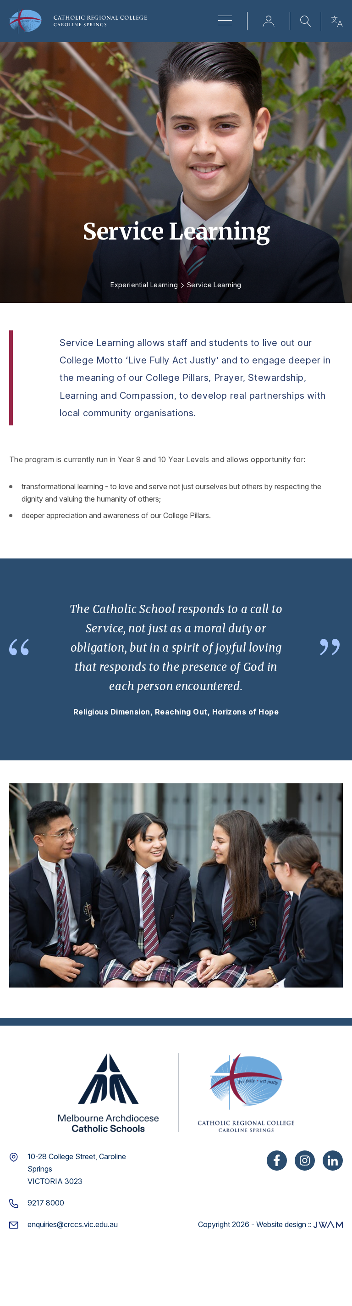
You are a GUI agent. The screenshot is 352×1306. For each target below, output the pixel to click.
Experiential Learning (144, 285)
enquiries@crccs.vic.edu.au (73, 1224)
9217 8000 (46, 1202)
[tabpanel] (176, 659)
